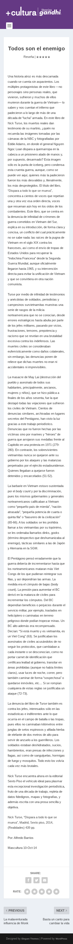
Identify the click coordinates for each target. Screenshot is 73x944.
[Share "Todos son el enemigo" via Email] (45, 880)
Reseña (29, 56)
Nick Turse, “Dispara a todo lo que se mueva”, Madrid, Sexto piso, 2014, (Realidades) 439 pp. (32, 822)
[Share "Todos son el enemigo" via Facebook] (28, 880)
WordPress (61, 938)
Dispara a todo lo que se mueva (30, 190)
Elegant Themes (30, 938)
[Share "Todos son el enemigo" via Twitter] (36, 880)
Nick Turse (15, 123)
